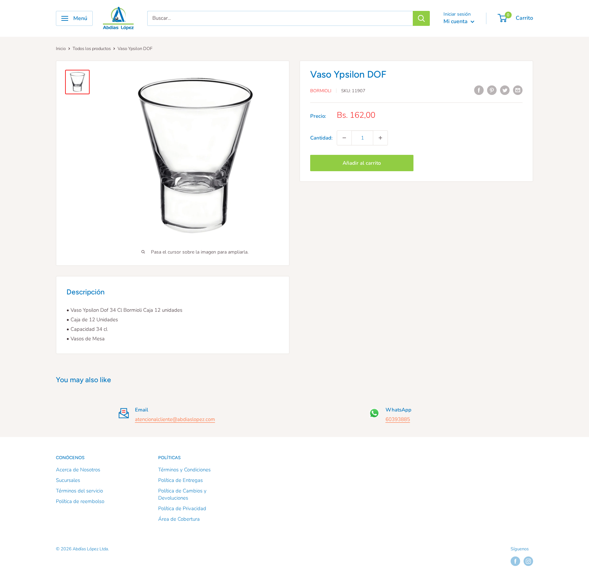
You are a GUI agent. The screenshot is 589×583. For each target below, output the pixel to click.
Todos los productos (92, 49)
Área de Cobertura (179, 519)
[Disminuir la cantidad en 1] (344, 138)
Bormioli (320, 91)
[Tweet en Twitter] (505, 90)
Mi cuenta (456, 21)
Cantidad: (321, 137)
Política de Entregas (180, 480)
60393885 (398, 419)
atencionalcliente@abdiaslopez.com (175, 419)
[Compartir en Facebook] (479, 90)
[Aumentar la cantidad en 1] (380, 138)
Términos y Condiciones (184, 469)
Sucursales (68, 480)
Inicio (61, 49)
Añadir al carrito (362, 163)
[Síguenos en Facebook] (515, 561)
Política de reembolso (80, 501)
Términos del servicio (79, 490)
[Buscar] (421, 18)
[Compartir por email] (518, 90)
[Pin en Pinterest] (492, 90)
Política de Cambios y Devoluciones (182, 494)
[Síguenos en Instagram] (528, 561)
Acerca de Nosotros (78, 469)
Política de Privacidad (182, 508)
